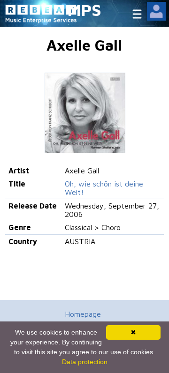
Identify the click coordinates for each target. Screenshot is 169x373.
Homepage (83, 314)
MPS (84, 9)
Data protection (85, 362)
